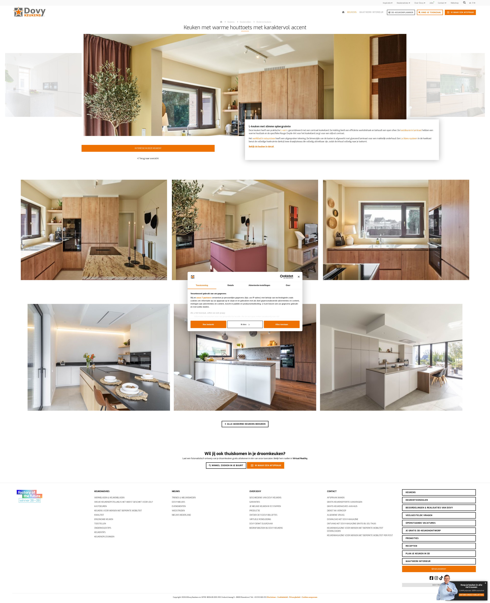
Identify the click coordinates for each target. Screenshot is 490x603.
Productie (254, 510)
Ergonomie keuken (103, 519)
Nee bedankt (208, 324)
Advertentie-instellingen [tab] (259, 285)
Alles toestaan (281, 324)
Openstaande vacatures (421, 523)
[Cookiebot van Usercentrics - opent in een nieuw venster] (282, 277)
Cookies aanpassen (309, 597)
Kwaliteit (99, 515)
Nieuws (176, 491)
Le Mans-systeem (409, 138)
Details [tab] (231, 285)
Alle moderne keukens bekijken (246, 424)
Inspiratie (387, 3)
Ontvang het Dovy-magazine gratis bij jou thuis (351, 523)
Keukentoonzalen (417, 500)
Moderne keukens (263, 22)
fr (475, 3)
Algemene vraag (335, 515)
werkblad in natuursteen (264, 138)
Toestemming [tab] (202, 285)
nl (470, 3)
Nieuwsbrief (439, 569)
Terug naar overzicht (149, 158)
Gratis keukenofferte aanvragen (344, 502)
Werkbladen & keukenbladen (109, 497)
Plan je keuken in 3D (418, 553)
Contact (441, 3)
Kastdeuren (100, 506)
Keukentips (100, 532)
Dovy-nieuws (178, 502)
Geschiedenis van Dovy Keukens (265, 497)
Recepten (411, 546)
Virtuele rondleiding (260, 519)
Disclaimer (271, 597)
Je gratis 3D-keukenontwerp (423, 530)
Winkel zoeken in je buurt (227, 465)
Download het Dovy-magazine (342, 519)
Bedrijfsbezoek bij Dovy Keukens (266, 528)
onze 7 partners (204, 297)
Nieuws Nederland (181, 515)
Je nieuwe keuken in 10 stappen (265, 506)
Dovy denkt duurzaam (261, 523)
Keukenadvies (403, 3)
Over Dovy (419, 3)
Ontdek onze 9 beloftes (471, 595)
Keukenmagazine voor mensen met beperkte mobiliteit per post (360, 535)
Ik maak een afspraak (462, 12)
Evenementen (179, 506)
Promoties (412, 538)
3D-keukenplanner (402, 12)
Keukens (352, 12)
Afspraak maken (335, 497)
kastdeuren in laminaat (411, 130)
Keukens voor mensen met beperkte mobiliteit (118, 510)
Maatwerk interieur (371, 12)
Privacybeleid (294, 597)
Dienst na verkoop (336, 510)
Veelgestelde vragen (419, 515)
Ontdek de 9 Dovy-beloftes (263, 515)
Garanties (254, 502)
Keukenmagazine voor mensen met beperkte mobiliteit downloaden (355, 529)
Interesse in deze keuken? (148, 148)
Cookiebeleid (282, 597)
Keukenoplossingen (104, 536)
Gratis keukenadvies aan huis (342, 506)
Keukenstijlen (245, 22)
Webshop (455, 3)
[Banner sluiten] (299, 277)
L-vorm (284, 130)
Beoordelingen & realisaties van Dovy (429, 507)
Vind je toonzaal (431, 12)
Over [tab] (288, 285)
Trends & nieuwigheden (184, 497)
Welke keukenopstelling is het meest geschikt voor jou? (123, 502)
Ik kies (243, 324)
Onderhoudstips (102, 528)
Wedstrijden (178, 510)
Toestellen (100, 523)
